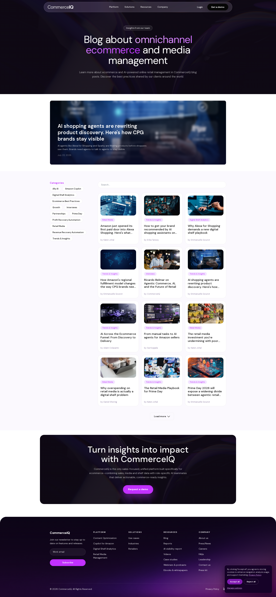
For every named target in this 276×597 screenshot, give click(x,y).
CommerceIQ (60, 532)
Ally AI (55, 188)
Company (162, 6)
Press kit (203, 570)
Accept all (235, 581)
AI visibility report (173, 548)
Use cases (133, 538)
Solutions (129, 6)
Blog (166, 538)
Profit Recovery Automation (66, 220)
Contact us (205, 564)
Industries (133, 543)
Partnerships (59, 213)
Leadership (205, 559)
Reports (168, 543)
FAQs (201, 554)
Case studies (170, 559)
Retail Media (59, 226)
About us (203, 538)
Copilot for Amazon (103, 543)
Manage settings (234, 588)
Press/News (205, 543)
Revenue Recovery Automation (68, 232)
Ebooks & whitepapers (176, 570)
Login (200, 7)
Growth (56, 207)
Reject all (251, 581)
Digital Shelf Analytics (63, 195)
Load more (160, 416)
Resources (146, 6)
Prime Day (77, 213)
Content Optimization (105, 538)
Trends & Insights (61, 238)
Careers (203, 548)
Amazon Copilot (73, 188)
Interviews (72, 207)
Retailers (133, 548)
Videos (167, 554)
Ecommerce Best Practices (66, 201)
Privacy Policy (212, 589)
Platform (114, 6)
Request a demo (138, 489)
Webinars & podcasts (175, 564)
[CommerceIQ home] (60, 7)
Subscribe (67, 562)
